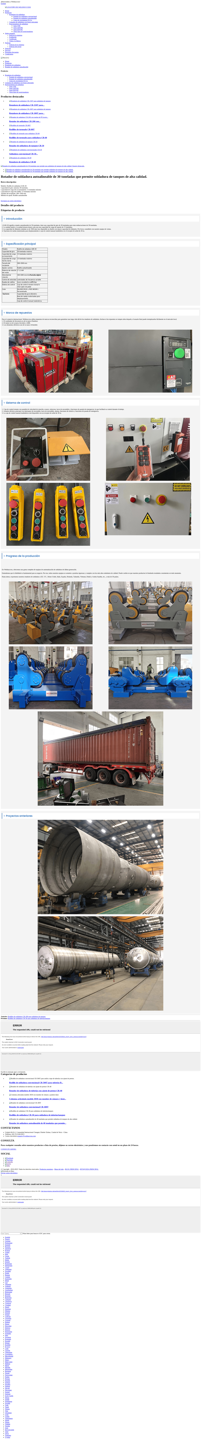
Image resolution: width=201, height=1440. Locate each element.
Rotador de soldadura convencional (25, 16)
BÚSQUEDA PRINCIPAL (89, 1169)
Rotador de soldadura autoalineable (25, 18)
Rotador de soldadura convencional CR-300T (28, 1107)
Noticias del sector (15, 46)
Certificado (13, 39)
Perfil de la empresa (15, 35)
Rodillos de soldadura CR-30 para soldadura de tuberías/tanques (29, 1018)
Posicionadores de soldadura (18, 24)
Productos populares (46, 1169)
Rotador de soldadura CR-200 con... (25, 121)
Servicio (7, 50)
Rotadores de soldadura (17, 14)
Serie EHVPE (18, 30)
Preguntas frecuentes (12, 52)
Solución (8, 48)
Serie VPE (16, 26)
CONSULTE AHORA (8, 1149)
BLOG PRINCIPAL (72, 1169)
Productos (8, 13)
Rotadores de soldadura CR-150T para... (26, 105)
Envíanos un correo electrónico (11, 201)
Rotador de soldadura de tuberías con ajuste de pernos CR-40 (35, 1091)
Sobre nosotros (10, 33)
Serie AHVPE (18, 28)
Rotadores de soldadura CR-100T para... (26, 113)
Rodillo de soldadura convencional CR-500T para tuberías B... (36, 1083)
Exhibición (12, 37)
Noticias (7, 43)
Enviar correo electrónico (9, 1173)
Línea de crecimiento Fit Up (22, 20)
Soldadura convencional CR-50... (23, 154)
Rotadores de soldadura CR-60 (22, 162)
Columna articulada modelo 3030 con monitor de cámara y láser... (37, 1099)
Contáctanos (9, 54)
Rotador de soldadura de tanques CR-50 (26, 146)
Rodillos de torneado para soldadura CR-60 (28, 138)
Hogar (7, 11)
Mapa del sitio (59, 1169)
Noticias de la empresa (16, 45)
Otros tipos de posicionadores (23, 31)
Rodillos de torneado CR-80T (22, 129)
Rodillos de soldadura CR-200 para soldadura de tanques (27, 1016)
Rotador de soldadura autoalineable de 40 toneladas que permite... (37, 1123)
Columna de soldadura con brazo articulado (23, 22)
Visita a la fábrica (15, 41)
